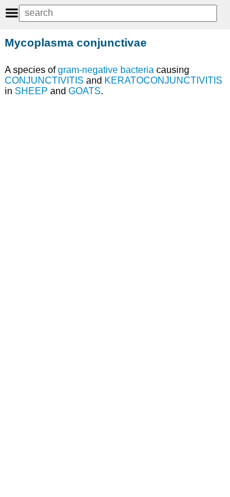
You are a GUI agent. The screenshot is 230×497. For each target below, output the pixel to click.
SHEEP (31, 91)
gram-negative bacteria (106, 70)
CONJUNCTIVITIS (44, 80)
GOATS (84, 91)
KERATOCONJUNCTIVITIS (163, 80)
